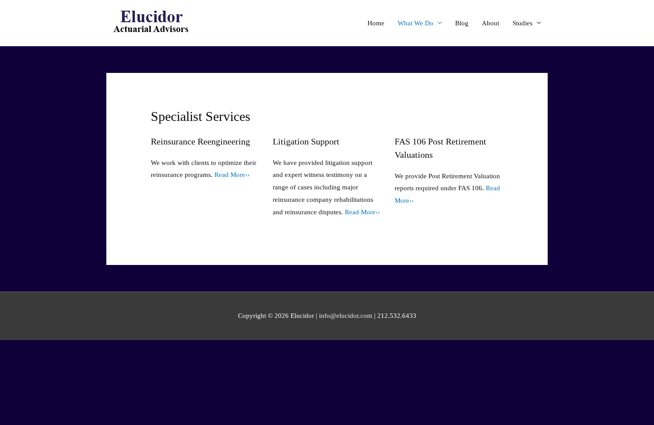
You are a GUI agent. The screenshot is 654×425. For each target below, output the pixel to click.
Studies (523, 23)
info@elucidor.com (345, 315)
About (490, 23)
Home (375, 23)
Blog (461, 23)
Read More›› (232, 174)
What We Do (415, 23)
